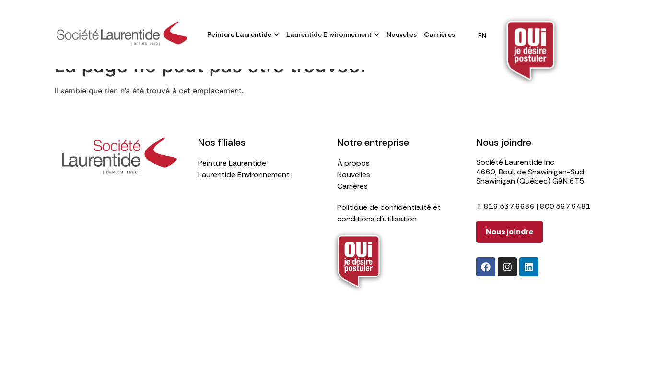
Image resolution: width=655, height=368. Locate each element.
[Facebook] (485, 266)
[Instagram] (507, 266)
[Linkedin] (528, 266)
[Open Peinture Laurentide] (276, 35)
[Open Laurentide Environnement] (376, 35)
